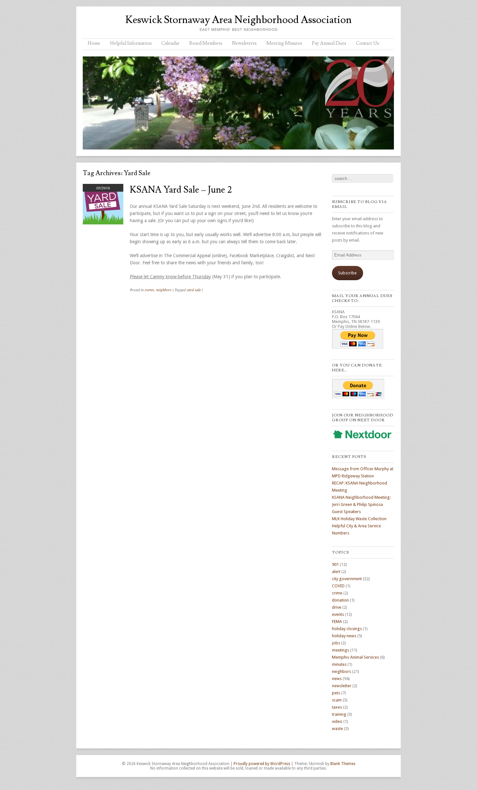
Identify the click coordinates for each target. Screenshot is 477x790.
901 (335, 564)
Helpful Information (131, 43)
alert (336, 571)
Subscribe (347, 272)
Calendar (170, 43)
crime (337, 593)
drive (336, 607)
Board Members (205, 43)
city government (347, 578)
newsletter (341, 685)
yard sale (194, 289)
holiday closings (347, 628)
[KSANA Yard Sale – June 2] (103, 222)
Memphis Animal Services (355, 657)
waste (337, 728)
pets (336, 692)
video (337, 721)
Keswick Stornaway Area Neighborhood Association (238, 20)
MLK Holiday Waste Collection (359, 518)
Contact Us (367, 43)
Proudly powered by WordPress (262, 763)
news (337, 678)
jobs (336, 642)
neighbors (164, 289)
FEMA (337, 621)
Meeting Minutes (284, 43)
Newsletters (244, 43)
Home (94, 43)
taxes (337, 707)
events (149, 289)
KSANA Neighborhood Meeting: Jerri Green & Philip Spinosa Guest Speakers (361, 504)
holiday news (344, 635)
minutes (339, 664)
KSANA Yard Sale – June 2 (181, 190)
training (339, 714)
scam (337, 700)
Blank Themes (342, 763)
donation (340, 600)
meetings (340, 650)
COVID (338, 585)
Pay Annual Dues (329, 43)
